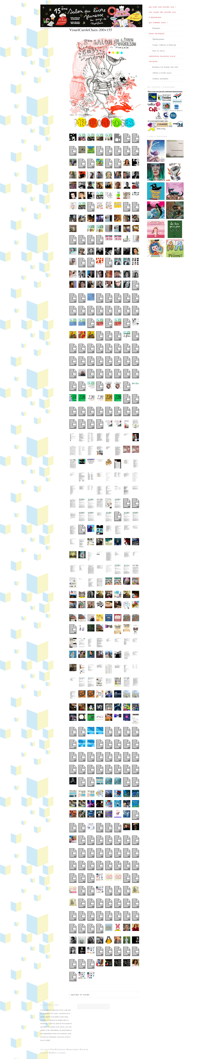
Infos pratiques (157, 33)
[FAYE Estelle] (156, 172)
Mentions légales (73, 1049)
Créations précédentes (160, 78)
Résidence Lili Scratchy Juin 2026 (165, 67)
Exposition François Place (162, 56)
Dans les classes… (159, 50)
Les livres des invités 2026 (162, 12)
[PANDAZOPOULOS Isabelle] (175, 172)
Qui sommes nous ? (158, 22)
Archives (153, 61)
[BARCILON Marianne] (156, 229)
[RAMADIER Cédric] (156, 191)
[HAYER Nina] (156, 210)
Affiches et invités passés (161, 73)
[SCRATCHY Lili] (156, 248)
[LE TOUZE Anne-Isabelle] (175, 248)
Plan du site (84, 1049)
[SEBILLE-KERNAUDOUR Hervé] (175, 148)
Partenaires (156, 28)
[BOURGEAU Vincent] (175, 229)
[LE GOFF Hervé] (175, 191)
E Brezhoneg (155, 17)
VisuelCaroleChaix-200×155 (90, 29)
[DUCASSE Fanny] (175, 210)
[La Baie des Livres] (91, 15)
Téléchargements (158, 39)
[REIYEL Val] (156, 150)
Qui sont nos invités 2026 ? (162, 7)
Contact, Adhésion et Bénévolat (164, 45)
